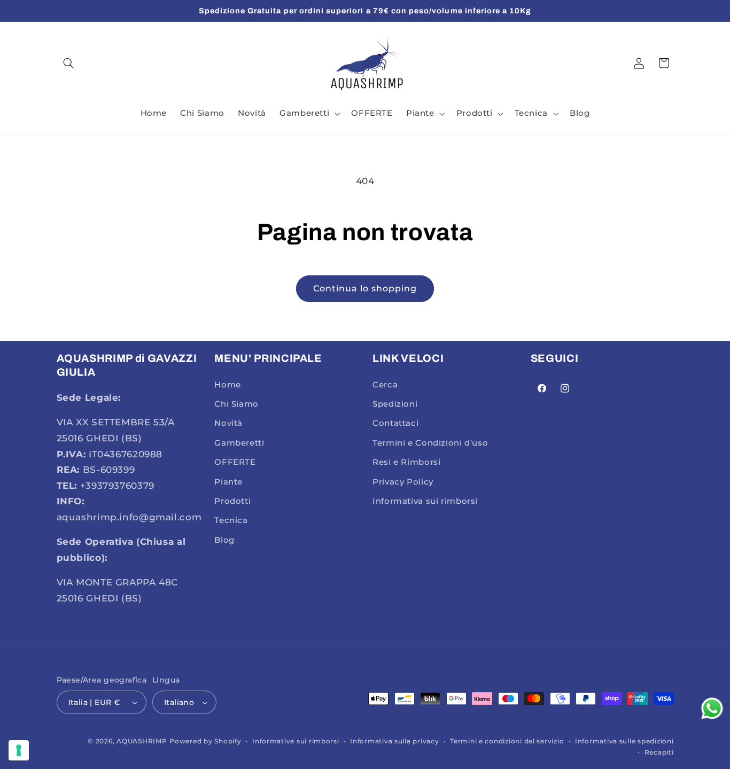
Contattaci (395, 423)
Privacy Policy (402, 482)
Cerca (385, 385)
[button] (69, 63)
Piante (228, 482)
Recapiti (659, 752)
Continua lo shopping (365, 288)
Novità (228, 423)
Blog (224, 540)
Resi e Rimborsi (406, 462)
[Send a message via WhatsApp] (712, 708)
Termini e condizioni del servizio (507, 741)
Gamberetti (239, 443)
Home (227, 385)
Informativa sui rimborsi (425, 501)
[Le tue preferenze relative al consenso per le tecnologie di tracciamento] (19, 750)
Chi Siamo (236, 404)
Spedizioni (394, 404)
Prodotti (232, 501)
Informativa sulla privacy (394, 741)
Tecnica (230, 520)
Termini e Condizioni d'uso (430, 443)
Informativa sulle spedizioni (624, 741)
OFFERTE (234, 462)
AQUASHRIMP (142, 741)
